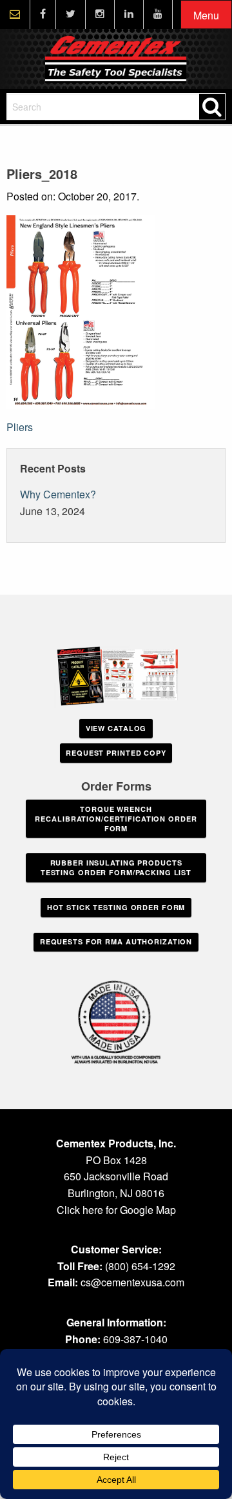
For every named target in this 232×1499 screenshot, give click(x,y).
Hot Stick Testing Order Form (116, 907)
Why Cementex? (58, 494)
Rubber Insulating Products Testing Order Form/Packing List (116, 867)
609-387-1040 (135, 1339)
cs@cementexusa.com (132, 1282)
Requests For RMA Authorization (116, 941)
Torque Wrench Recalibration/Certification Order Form (116, 818)
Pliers (19, 427)
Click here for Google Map (116, 1209)
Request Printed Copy (116, 753)
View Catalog (116, 728)
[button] (206, 15)
